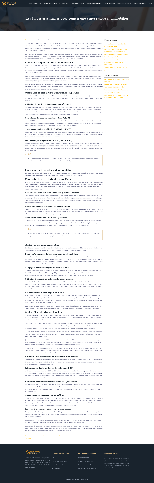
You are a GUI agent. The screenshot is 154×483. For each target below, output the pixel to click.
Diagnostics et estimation (124, 3)
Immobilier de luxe (64, 3)
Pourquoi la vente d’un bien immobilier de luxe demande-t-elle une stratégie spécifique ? (116, 98)
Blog (150, 3)
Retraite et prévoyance (140, 3)
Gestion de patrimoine (35, 3)
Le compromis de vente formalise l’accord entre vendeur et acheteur (43, 437)
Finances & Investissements (94, 3)
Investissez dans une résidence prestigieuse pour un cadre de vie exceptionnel (113, 62)
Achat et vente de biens (50, 3)
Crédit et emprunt (110, 3)
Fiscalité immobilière (78, 3)
